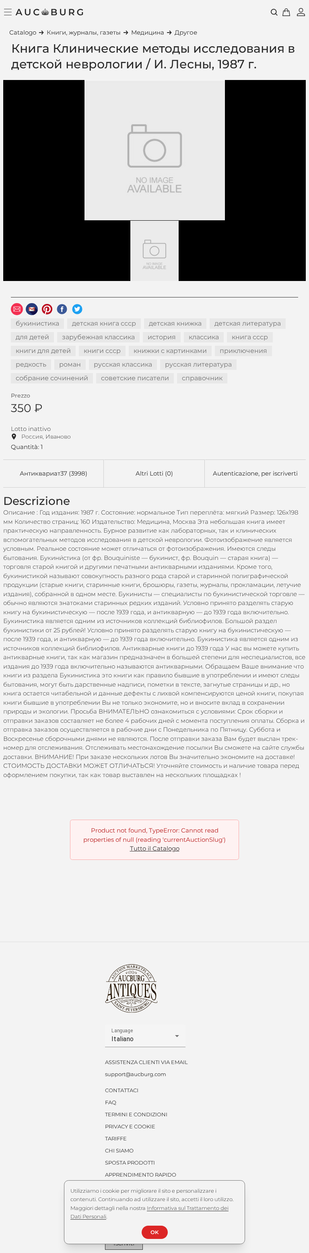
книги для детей (43, 351)
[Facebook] (62, 309)
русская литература (198, 364)
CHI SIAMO (119, 1150)
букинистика (37, 323)
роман (70, 364)
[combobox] (145, 1039)
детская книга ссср (104, 323)
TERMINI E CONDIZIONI (136, 1114)
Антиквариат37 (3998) (53, 473)
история (162, 337)
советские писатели (135, 378)
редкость (31, 364)
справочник (202, 378)
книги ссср (102, 351)
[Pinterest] (47, 309)
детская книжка (175, 323)
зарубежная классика (98, 337)
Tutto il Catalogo (154, 848)
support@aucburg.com (135, 1074)
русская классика (123, 364)
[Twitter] (77, 309)
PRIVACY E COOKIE (130, 1126)
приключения (243, 351)
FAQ (110, 1102)
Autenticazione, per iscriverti (255, 473)
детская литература (247, 323)
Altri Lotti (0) (154, 473)
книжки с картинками (170, 351)
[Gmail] (32, 309)
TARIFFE (116, 1138)
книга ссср (250, 337)
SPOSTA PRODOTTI (130, 1162)
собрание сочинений (52, 378)
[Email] (17, 309)
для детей (32, 337)
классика (204, 337)
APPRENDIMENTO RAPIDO (140, 1174)
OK (154, 1232)
